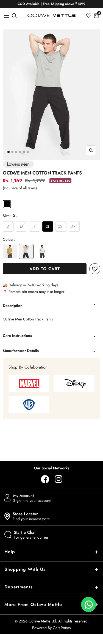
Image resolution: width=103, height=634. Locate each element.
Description (13, 305)
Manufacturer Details (21, 350)
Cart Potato (62, 627)
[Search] (14, 15)
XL (48, 226)
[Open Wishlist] (88, 15)
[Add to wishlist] (94, 268)
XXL (61, 226)
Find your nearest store (31, 516)
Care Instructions (17, 335)
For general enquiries (31, 535)
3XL (74, 226)
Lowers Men (18, 164)
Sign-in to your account (32, 498)
